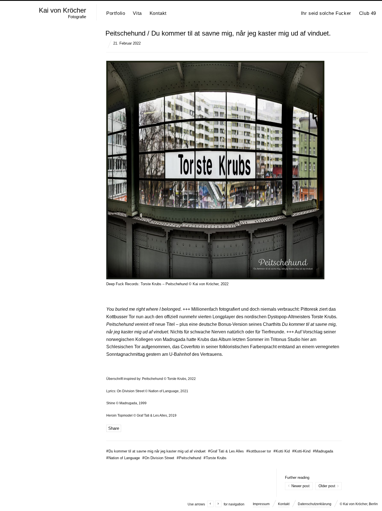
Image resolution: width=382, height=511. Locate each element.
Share (113, 428)
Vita (137, 13)
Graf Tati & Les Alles (226, 451)
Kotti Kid (281, 451)
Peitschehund (189, 458)
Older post (327, 486)
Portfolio (115, 13)
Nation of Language (123, 458)
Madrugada (323, 451)
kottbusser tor (258, 451)
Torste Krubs (215, 458)
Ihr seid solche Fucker (326, 13)
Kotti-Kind (301, 451)
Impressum (261, 504)
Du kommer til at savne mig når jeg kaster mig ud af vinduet (156, 451)
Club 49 (367, 13)
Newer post (300, 486)
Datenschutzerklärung (314, 504)
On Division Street (158, 458)
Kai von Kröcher (62, 10)
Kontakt (158, 13)
